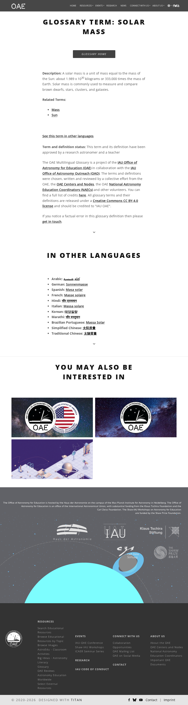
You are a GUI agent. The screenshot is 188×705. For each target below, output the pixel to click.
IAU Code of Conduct (92, 669)
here (82, 195)
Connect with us (126, 636)
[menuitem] (86, 5)
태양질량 (71, 311)
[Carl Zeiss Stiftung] (122, 552)
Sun (55, 115)
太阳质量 (89, 328)
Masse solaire (75, 295)
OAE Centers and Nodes (75, 184)
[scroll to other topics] (94, 343)
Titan (76, 700)
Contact (119, 664)
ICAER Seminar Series (89, 651)
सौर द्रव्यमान (69, 300)
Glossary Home (94, 54)
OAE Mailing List (124, 651)
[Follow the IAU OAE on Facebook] (129, 700)
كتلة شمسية (72, 279)
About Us (157, 636)
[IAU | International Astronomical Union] (109, 532)
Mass (56, 109)
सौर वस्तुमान (73, 317)
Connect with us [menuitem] (139, 5)
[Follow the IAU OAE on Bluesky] (134, 700)
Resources (86, 5)
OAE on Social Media (126, 655)
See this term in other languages (68, 136)
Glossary (43, 666)
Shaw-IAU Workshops (89, 647)
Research (111, 5)
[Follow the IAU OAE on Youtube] (178, 5)
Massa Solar (95, 322)
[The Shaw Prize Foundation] (160, 552)
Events (80, 636)
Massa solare (74, 306)
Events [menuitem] (99, 5)
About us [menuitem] (157, 5)
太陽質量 (90, 333)
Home (73, 5)
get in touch (51, 221)
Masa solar (74, 289)
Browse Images (48, 645)
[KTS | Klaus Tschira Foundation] (154, 532)
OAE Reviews (46, 670)
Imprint (169, 700)
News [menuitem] (123, 5)
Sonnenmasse (77, 284)
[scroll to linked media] (94, 232)
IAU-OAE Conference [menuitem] (89, 642)
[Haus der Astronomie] (66, 532)
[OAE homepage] (18, 5)
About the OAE (160, 642)
